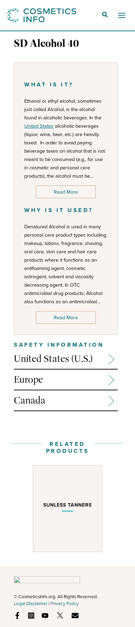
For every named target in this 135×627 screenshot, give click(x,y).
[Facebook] (17, 615)
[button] (105, 15)
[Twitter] (60, 615)
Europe (28, 379)
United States (39, 126)
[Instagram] (31, 615)
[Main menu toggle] (122, 15)
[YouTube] (45, 615)
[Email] (75, 615)
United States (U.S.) (53, 359)
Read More (66, 192)
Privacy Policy (65, 603)
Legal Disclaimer (30, 603)
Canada (29, 400)
